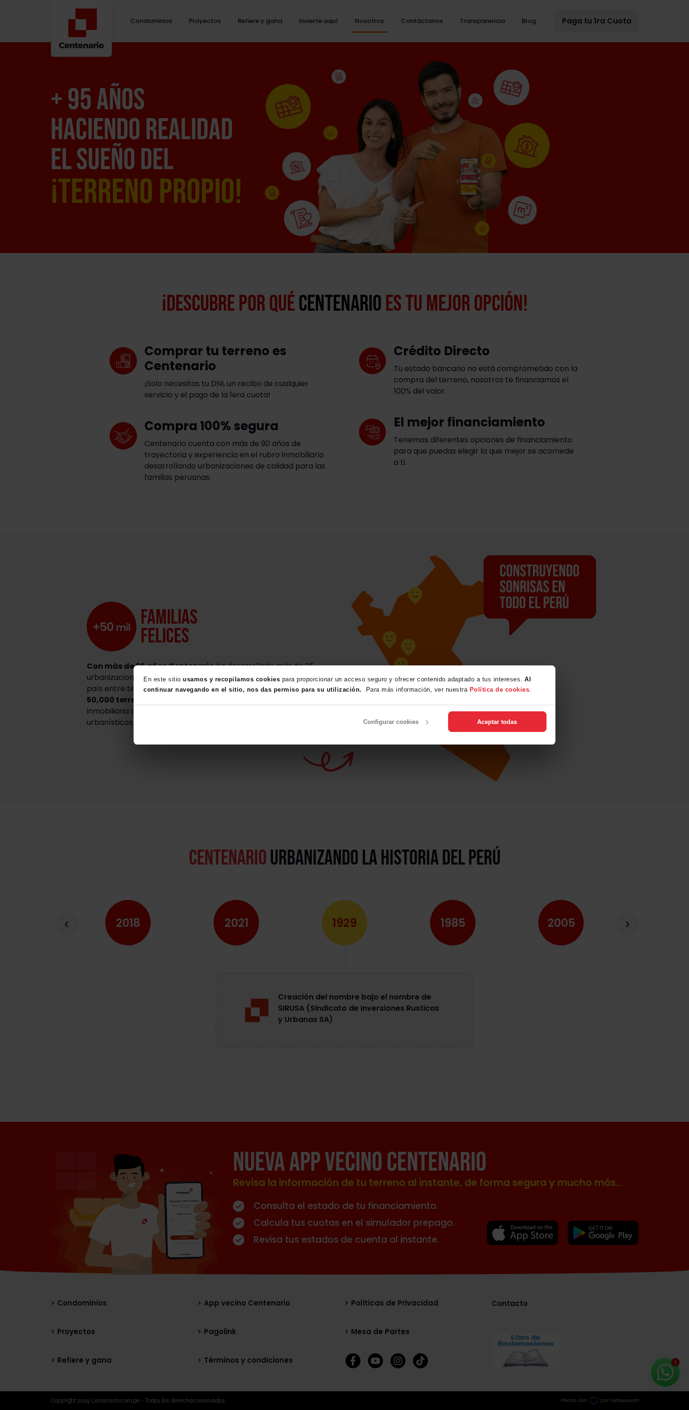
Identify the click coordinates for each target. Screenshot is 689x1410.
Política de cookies (500, 689)
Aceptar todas (497, 721)
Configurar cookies (391, 721)
